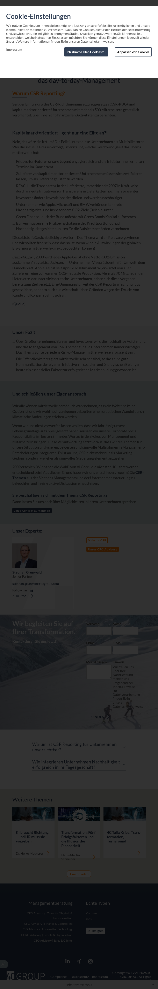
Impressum (14, 49)
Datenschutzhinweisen (97, 41)
